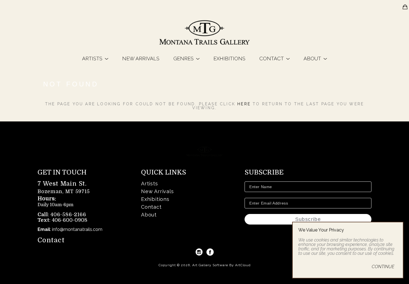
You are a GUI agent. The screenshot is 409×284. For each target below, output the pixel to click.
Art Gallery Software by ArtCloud (221, 265)
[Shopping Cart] (405, 7)
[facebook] (210, 252)
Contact (51, 240)
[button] (95, 58)
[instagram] (199, 252)
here (244, 104)
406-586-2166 (68, 214)
